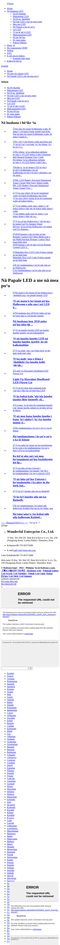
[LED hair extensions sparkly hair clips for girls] (33, 333)
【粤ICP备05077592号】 (13, 570)
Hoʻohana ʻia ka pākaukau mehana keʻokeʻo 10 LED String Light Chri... (30, 161)
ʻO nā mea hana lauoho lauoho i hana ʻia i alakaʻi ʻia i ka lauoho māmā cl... (32, 419)
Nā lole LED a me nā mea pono (27, 21)
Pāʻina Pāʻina (19, 37)
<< (2, 523)
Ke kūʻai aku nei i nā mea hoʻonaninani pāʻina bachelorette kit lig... (33, 459)
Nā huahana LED (15, 11)
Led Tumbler (19, 573)
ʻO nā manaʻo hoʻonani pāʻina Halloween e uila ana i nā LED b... (31, 304)
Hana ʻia (11, 45)
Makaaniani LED (21, 16)
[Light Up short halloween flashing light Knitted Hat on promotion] (33, 508)
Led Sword (6, 573)
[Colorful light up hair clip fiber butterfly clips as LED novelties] (33, 390)
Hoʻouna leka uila (9, 581)
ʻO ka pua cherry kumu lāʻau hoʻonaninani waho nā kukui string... (32, 199)
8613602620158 (8, 584)
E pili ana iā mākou (16, 56)
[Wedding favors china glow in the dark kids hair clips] (33, 353)
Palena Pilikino (20, 42)
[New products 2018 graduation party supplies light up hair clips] (33, 316)
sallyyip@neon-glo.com (25, 550)
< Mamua (8, 523)
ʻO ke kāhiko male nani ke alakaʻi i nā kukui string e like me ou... (30, 215)
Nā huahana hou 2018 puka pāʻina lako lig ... (30, 323)
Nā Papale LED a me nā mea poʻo (23, 76)
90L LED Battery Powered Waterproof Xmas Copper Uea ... (31, 186)
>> (27, 523)
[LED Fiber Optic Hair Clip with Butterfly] (31, 491)
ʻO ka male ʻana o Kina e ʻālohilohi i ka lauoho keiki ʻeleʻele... (29, 362)
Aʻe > (23, 523)
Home (10, 8)
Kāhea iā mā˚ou (14, 61)
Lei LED (17, 29)
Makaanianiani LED (22, 35)
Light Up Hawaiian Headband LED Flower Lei (31, 381)
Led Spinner (25, 576)
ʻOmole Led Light (36, 573)
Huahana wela (34, 570)
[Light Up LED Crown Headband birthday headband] (33, 430)
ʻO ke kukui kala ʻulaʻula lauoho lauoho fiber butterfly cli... (32, 398)
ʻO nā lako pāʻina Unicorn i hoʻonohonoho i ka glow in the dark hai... (31, 482)
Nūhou (10, 50)
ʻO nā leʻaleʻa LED (22, 32)
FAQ (9, 53)
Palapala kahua (50, 570)
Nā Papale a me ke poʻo (24, 27)
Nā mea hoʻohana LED (18, 73)
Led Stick (13, 576)
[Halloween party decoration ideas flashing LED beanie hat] (33, 295)
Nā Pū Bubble (19, 14)
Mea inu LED (19, 24)
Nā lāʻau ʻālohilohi (21, 19)
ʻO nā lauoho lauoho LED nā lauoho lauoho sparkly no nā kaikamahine (30, 341)
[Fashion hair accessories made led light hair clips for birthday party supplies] (33, 410)
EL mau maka (19, 40)
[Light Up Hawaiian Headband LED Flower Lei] (33, 373)
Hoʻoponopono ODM (17, 48)
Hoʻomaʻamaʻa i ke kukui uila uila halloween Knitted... (31, 515)
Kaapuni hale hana (21, 58)
